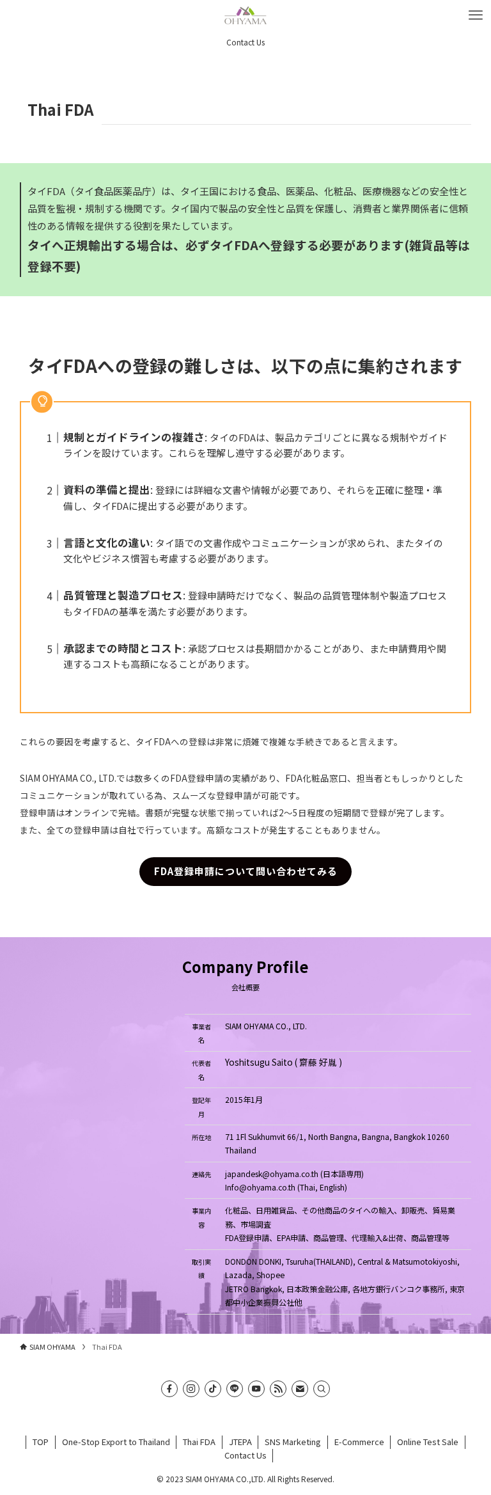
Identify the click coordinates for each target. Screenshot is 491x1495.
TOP (41, 1442)
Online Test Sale (427, 1442)
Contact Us (245, 1455)
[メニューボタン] (475, 15)
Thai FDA (199, 1442)
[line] (234, 1388)
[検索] (321, 1388)
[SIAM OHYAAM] (245, 15)
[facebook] (169, 1388)
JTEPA (240, 1442)
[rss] (278, 1388)
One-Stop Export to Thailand (116, 1442)
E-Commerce (359, 1442)
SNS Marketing (293, 1442)
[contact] (300, 1388)
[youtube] (256, 1388)
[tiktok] (213, 1388)
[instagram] (191, 1388)
